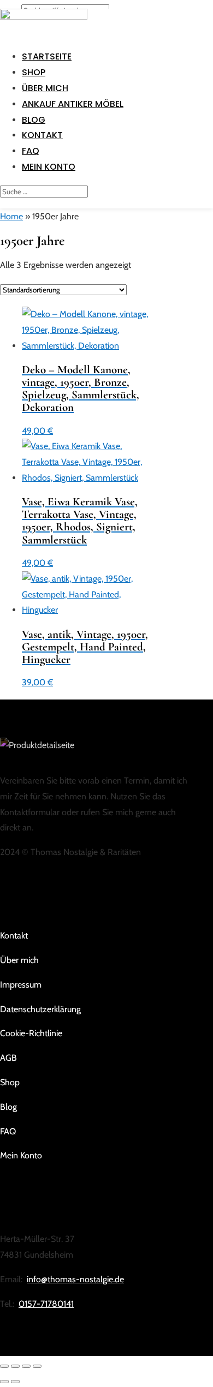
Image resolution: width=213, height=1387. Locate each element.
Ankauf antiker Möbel (72, 104)
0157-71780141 (46, 1304)
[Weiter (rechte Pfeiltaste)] (15, 1381)
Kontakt (42, 135)
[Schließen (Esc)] (37, 1366)
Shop (33, 72)
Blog (33, 119)
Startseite (47, 56)
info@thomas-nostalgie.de (75, 1279)
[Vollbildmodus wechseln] (15, 1366)
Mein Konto (48, 166)
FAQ (30, 151)
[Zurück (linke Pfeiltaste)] (4, 1381)
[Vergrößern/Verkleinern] (4, 1366)
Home (11, 216)
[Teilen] (26, 1366)
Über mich (45, 88)
